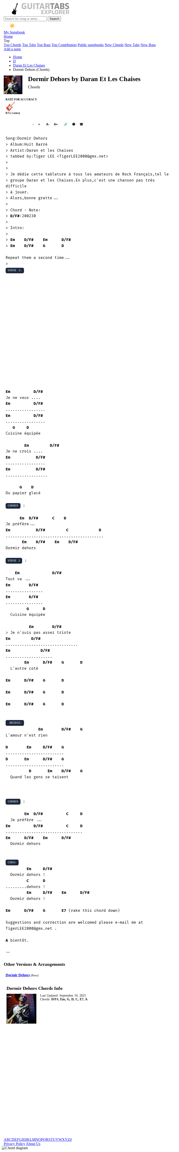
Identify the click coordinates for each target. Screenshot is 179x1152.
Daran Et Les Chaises (29, 65)
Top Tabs (29, 45)
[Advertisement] (89, 331)
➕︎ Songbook (17, 124)
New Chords (114, 45)
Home (8, 36)
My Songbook (14, 32)
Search (54, 19)
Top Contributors (64, 45)
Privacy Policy (14, 1144)
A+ (56, 124)
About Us (33, 1144)
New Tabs (132, 45)
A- (47, 124)
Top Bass (44, 45)
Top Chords (12, 45)
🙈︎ (81, 124)
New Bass (148, 45)
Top (7, 41)
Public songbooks (91, 45)
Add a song (12, 49)
